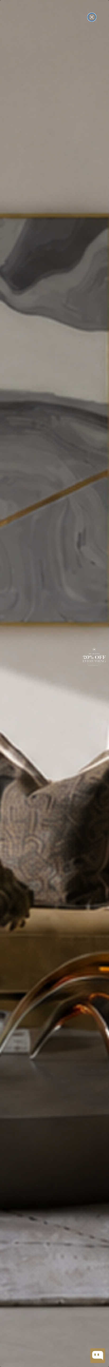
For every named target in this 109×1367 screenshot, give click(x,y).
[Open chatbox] (97, 1355)
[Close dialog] (92, 17)
